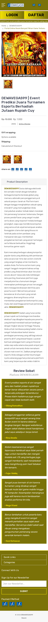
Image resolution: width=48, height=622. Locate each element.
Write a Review (24, 124)
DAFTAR (36, 15)
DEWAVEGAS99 (11, 188)
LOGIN (12, 15)
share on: (6, 169)
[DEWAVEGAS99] (39, 6)
